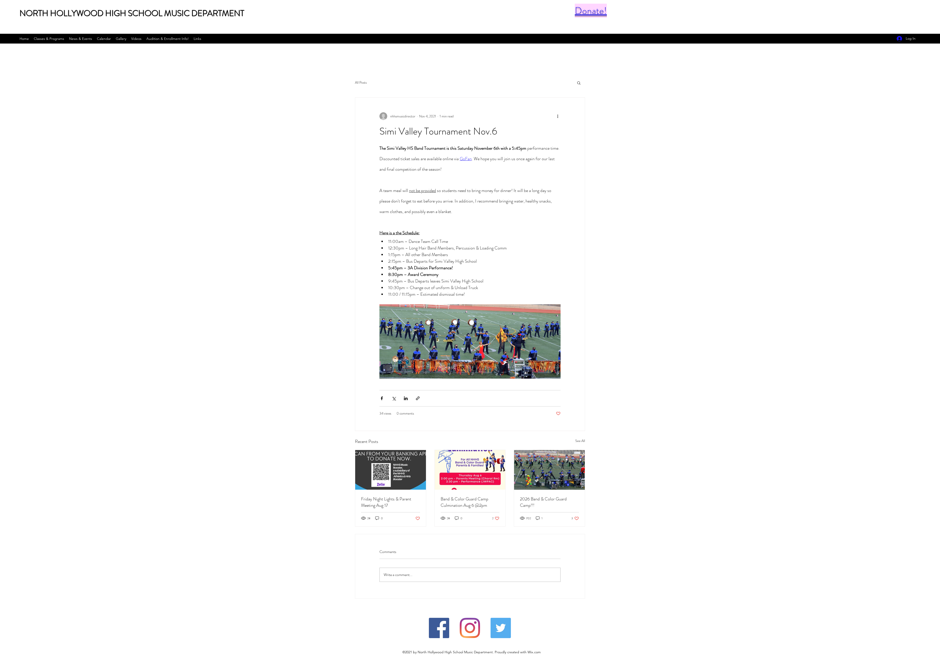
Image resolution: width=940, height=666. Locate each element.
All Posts (361, 82)
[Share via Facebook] (381, 398)
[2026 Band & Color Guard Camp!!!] (549, 470)
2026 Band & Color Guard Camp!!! (543, 502)
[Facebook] (439, 628)
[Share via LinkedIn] (405, 398)
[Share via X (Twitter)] (393, 398)
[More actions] (558, 116)
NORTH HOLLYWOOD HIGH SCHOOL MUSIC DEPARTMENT (132, 13)
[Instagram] (470, 628)
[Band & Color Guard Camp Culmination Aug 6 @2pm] (470, 470)
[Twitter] (501, 628)
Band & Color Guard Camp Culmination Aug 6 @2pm (464, 502)
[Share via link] (417, 398)
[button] (578, 83)
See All (580, 440)
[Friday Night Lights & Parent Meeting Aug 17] (390, 470)
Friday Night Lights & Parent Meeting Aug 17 (386, 502)
